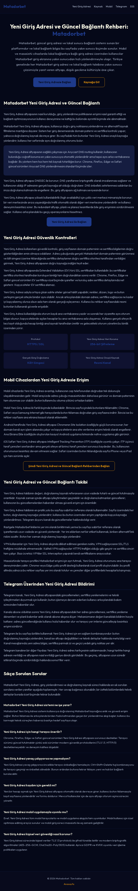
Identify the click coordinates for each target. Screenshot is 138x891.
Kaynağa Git (92, 82)
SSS (132, 6)
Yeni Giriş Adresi (81, 6)
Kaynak (98, 6)
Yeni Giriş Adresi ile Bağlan (69, 222)
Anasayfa (69, 884)
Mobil (109, 6)
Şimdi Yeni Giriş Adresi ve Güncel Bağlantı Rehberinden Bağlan (69, 466)
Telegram (121, 6)
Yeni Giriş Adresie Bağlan (54, 82)
